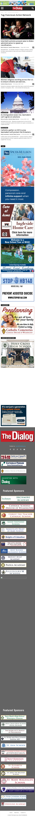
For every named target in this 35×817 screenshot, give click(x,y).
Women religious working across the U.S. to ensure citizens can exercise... (17, 81)
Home (2, 12)
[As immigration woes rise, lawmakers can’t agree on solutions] (17, 102)
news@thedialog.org (20, 446)
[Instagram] (14, 449)
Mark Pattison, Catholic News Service (10, 47)
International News (5, 38)
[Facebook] (10, 449)
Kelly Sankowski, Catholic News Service (10, 134)
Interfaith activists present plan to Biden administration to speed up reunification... (17, 43)
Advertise (16, 812)
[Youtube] (24, 449)
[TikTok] (17, 449)
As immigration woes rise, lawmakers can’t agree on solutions (16, 116)
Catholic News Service (6, 84)
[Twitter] (21, 449)
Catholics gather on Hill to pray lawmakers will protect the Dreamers (16, 131)
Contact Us (23, 812)
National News (4, 77)
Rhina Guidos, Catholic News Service (10, 119)
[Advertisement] (17, 386)
